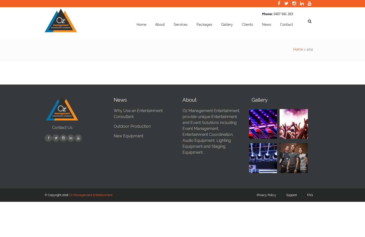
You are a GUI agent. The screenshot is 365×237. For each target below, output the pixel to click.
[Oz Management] (61, 31)
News (266, 25)
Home (141, 25)
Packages (204, 25)
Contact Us (62, 127)
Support (291, 195)
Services (180, 25)
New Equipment (128, 136)
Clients (247, 25)
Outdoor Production (132, 126)
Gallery (227, 25)
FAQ (310, 195)
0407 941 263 (283, 14)
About (160, 25)
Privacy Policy (266, 195)
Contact (286, 25)
